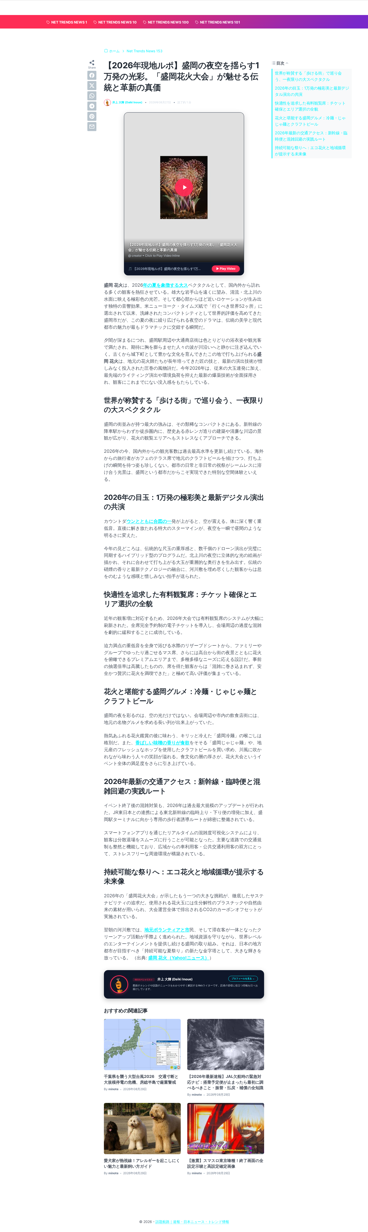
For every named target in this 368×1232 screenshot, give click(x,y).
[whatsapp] (91, 95)
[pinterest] (91, 116)
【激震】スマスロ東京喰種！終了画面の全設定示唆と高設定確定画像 (225, 1163)
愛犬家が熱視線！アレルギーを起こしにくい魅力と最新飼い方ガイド (142, 1163)
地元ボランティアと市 (167, 929)
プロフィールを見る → (243, 978)
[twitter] (91, 85)
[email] (91, 126)
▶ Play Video (225, 268)
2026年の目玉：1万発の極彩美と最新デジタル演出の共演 (312, 91)
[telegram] (91, 106)
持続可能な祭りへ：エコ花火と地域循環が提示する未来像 (310, 150)
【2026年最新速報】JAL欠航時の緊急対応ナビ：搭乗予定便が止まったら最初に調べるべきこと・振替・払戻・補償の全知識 (225, 1082)
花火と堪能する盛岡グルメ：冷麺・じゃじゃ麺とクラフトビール (310, 121)
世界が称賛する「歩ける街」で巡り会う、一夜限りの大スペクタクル (308, 76)
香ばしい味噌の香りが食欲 (162, 742)
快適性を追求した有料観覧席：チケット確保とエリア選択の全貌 (310, 106)
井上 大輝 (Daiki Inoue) (175, 979)
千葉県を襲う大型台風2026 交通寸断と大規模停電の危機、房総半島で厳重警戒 (141, 1079)
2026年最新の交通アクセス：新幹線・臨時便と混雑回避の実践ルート (311, 136)
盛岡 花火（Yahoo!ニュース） (178, 957)
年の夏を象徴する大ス (165, 285)
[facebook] (91, 75)
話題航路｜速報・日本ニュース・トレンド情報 (192, 1221)
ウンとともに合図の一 (148, 521)
